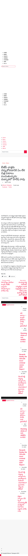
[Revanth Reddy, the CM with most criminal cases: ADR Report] (10, 356)
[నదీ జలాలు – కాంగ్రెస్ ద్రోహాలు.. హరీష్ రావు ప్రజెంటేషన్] (10, 315)
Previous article (6, 280)
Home (5, 52)
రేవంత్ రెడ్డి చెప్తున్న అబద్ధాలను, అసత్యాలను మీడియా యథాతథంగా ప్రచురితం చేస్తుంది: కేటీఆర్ (22, 385)
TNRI (5, 61)
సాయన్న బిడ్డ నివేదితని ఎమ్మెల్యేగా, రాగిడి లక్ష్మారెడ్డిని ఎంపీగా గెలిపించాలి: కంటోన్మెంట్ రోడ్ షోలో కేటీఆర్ (21, 288)
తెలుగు (5, 63)
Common (12, 305)
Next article (23, 280)
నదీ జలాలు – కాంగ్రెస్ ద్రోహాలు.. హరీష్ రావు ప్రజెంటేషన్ (23, 319)
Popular (8, 305)
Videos (5, 56)
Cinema (6, 58)
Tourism (6, 59)
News (5, 54)
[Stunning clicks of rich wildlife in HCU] (10, 337)
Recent (4, 305)
